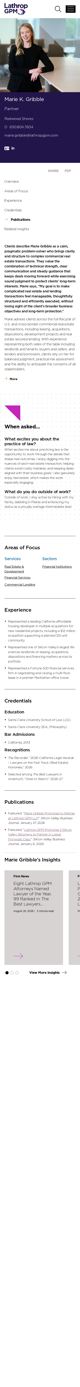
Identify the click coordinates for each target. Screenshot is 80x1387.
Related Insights (16, 229)
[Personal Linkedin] (13, 150)
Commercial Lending (19, 584)
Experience (13, 200)
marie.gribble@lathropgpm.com (31, 135)
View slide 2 (12, 972)
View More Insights (45, 973)
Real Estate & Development (14, 569)
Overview (11, 181)
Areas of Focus (16, 191)
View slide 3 (17, 972)
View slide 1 (7, 972)
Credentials (13, 210)
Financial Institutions (57, 566)
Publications (20, 219)
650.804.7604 (21, 127)
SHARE (53, 172)
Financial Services (17, 577)
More (13, 379)
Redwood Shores (18, 119)
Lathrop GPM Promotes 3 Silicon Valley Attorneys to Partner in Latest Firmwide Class (40, 834)
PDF (68, 171)
